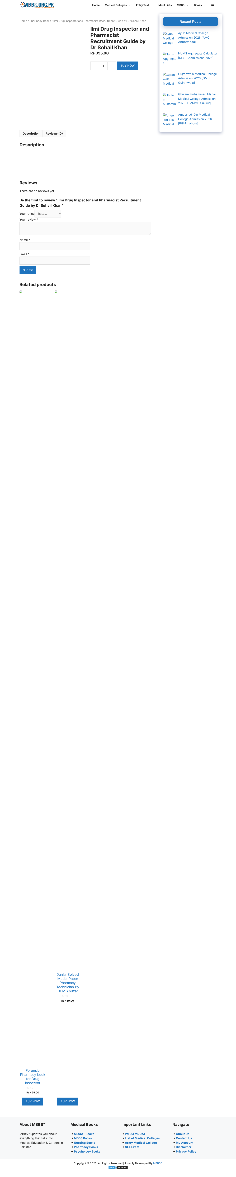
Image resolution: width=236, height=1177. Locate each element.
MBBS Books (83, 1138)
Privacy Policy (186, 1151)
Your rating (27, 213)
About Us (182, 1134)
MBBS (181, 5)
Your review (29, 219)
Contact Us (184, 1138)
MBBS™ (157, 1163)
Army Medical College (141, 1142)
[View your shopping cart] (212, 5)
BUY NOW (127, 65)
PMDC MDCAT (135, 1134)
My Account (184, 1142)
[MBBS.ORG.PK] (37, 5)
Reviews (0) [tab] (54, 133)
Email (24, 254)
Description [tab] (31, 133)
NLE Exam (132, 1147)
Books (198, 5)
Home (96, 5)
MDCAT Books (84, 1134)
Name (25, 240)
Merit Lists (165, 5)
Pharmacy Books (40, 21)
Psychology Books (87, 1151)
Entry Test (142, 5)
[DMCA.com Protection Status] (118, 1168)
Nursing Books (84, 1142)
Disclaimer (183, 1147)
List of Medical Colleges (142, 1138)
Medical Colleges (116, 5)
